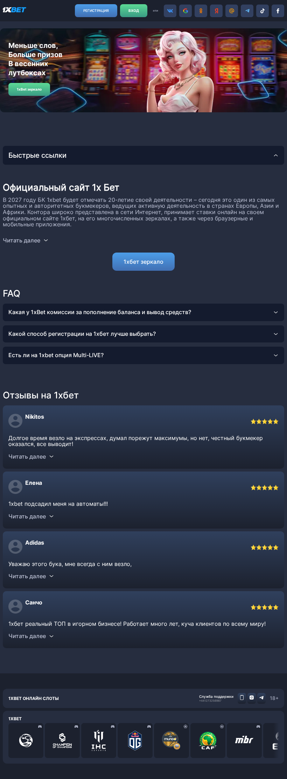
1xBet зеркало (29, 89)
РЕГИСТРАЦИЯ (96, 10)
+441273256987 (210, 700)
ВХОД (133, 10)
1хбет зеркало (143, 261)
